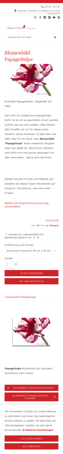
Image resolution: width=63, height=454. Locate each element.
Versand (54, 225)
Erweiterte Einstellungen (38, 429)
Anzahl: (9, 258)
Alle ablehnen (31, 446)
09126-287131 (52, 6)
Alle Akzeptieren (31, 438)
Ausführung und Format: (19, 244)
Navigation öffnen (19, 37)
